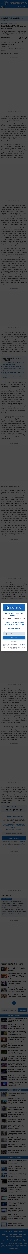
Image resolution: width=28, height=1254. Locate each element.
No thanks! (14, 641)
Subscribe (14, 638)
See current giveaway (14, 628)
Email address (6, 631)
